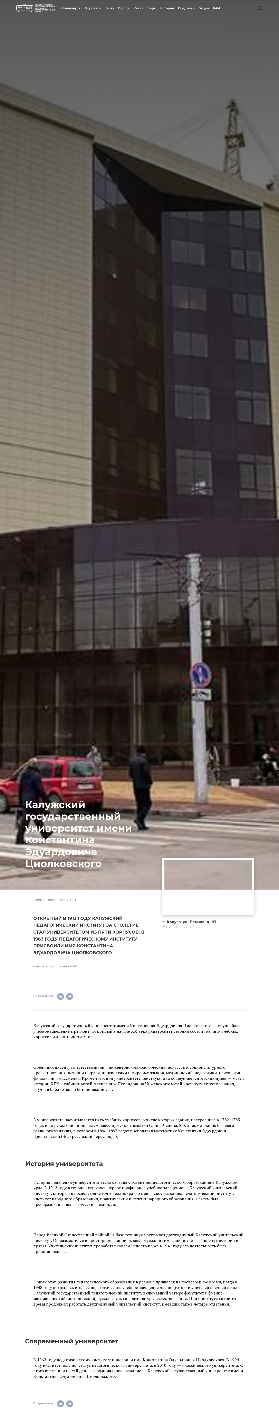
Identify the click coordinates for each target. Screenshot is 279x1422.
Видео (204, 8)
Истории (167, 8)
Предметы (186, 8)
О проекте (92, 8)
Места (138, 8)
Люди (151, 8)
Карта (109, 8)
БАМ (216, 8)
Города (123, 8)
